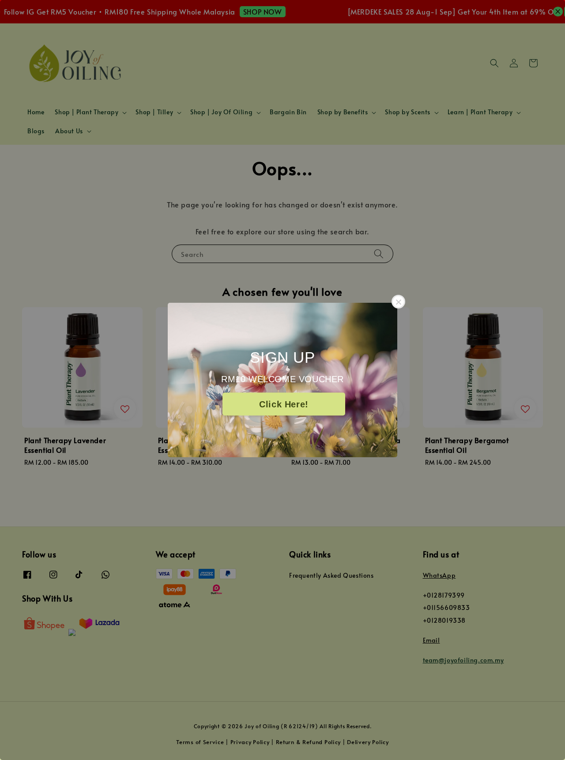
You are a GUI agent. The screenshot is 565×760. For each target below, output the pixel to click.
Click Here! (284, 404)
